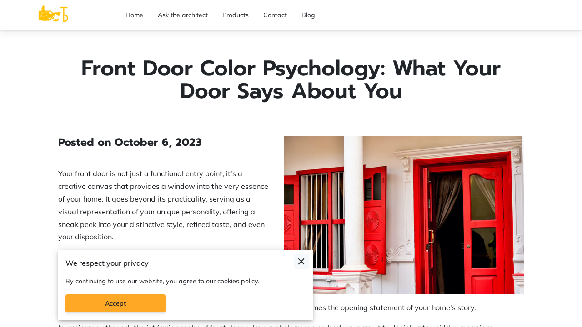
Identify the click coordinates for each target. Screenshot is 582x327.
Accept (115, 303)
